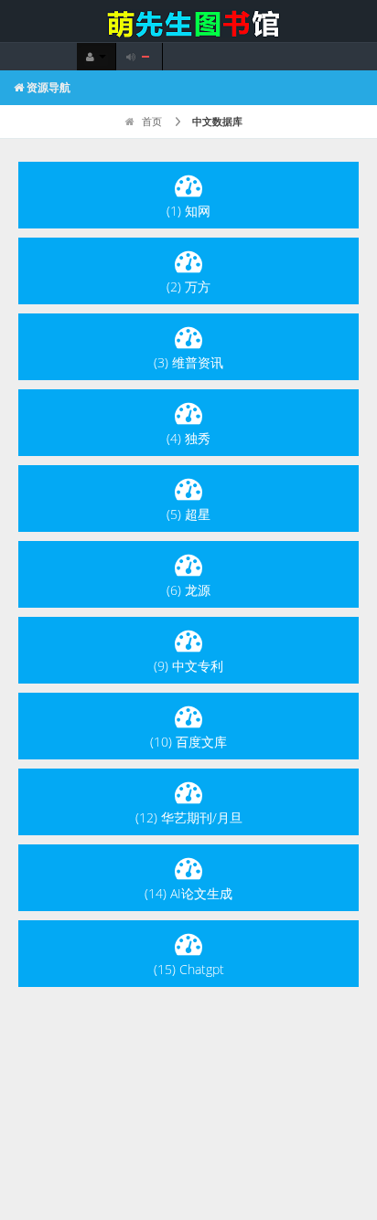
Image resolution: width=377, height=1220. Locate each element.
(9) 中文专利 (188, 665)
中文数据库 (217, 121)
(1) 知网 (188, 210)
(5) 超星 (188, 514)
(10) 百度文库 (188, 741)
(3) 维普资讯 (188, 362)
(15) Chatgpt (189, 969)
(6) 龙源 (188, 590)
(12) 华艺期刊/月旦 (188, 817)
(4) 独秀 (188, 438)
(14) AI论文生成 (188, 893)
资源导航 (47, 87)
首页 (150, 121)
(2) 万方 (188, 286)
